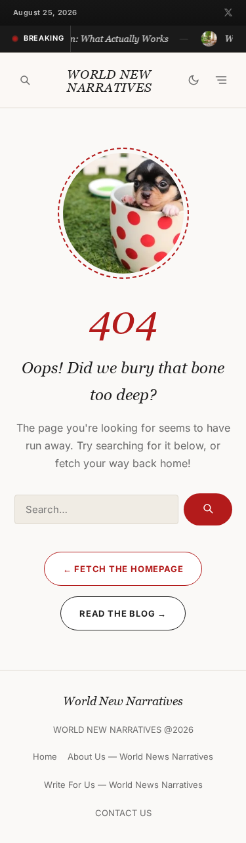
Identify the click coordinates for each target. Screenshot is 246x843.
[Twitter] (228, 12)
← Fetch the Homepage (123, 569)
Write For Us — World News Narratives (123, 784)
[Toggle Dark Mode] (193, 80)
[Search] (25, 80)
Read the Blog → (123, 613)
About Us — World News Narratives (140, 756)
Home (45, 756)
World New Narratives (109, 81)
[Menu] (221, 80)
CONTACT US (123, 813)
